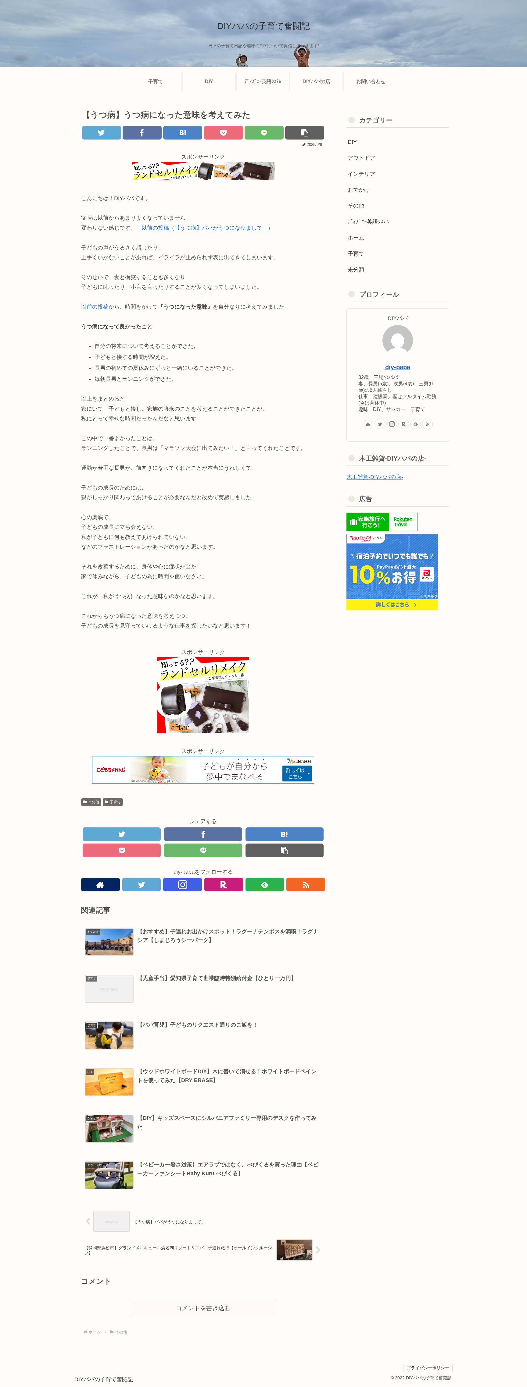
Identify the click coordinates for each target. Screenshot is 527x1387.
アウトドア (361, 158)
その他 (93, 802)
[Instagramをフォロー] (182, 884)
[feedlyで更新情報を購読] (265, 884)
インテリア (361, 174)
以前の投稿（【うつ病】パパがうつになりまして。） (207, 228)
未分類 (356, 270)
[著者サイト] (100, 884)
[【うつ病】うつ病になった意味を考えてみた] (182, 133)
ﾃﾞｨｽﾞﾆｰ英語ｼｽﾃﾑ (368, 222)
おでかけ (359, 190)
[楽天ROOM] (223, 884)
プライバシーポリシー (428, 1367)
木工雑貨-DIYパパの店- (374, 477)
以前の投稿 (95, 307)
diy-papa (397, 367)
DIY (352, 142)
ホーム (356, 238)
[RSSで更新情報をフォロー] (305, 884)
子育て (115, 802)
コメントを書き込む (203, 1308)
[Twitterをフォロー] (141, 884)
